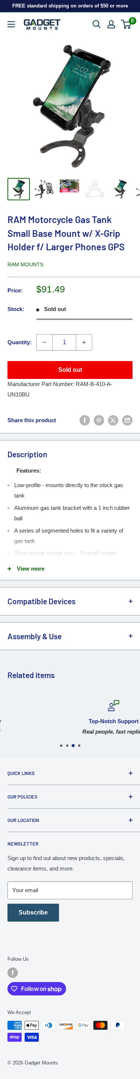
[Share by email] (127, 420)
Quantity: (19, 342)
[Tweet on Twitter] (113, 420)
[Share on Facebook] (85, 420)
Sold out (70, 370)
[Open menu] (11, 24)
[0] (126, 24)
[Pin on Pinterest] (99, 420)
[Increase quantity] (84, 342)
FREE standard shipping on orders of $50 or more (70, 6)
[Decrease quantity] (44, 342)
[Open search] (97, 24)
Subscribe (33, 912)
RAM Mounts (25, 264)
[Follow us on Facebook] (12, 972)
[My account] (111, 24)
